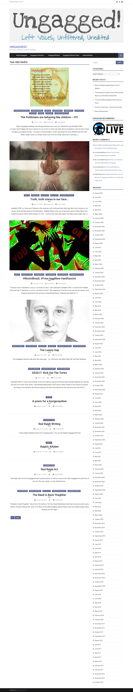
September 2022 (100, 389)
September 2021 (100, 440)
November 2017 (100, 628)
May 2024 (98, 306)
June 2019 (98, 548)
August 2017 (99, 640)
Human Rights (57, 110)
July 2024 (98, 297)
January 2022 (99, 423)
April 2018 (98, 607)
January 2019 (99, 569)
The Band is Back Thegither (49, 494)
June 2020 (98, 502)
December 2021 (100, 427)
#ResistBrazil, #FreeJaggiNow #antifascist (49, 278)
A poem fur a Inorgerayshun (49, 401)
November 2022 (100, 381)
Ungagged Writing (54, 55)
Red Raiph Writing (49, 424)
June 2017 (98, 649)
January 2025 (99, 272)
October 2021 (99, 435)
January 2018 (99, 619)
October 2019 (99, 532)
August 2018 (99, 590)
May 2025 (98, 256)
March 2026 (98, 214)
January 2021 (99, 473)
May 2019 (98, 552)
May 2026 (98, 205)
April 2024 (98, 310)
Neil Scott (45, 195)
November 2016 (100, 678)
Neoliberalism (62, 274)
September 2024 (100, 289)
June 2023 (98, 352)
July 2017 (98, 644)
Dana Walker (99, 145)
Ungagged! (18, 47)
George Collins (27, 274)
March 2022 (98, 415)
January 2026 (99, 222)
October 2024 (99, 285)
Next (17, 517)
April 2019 (98, 557)
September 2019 (100, 536)
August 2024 (99, 293)
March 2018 (98, 611)
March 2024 (98, 314)
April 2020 (98, 511)
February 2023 (99, 369)
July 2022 (98, 398)
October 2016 (99, 682)
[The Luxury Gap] (49, 321)
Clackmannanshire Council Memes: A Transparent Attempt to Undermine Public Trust (109, 177)
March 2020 (98, 515)
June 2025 (98, 251)
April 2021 (98, 460)
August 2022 (99, 394)
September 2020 (100, 490)
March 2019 (98, 561)
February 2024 (99, 318)
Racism (41, 113)
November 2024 (100, 281)
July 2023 (98, 348)
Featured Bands (88, 55)
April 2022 (98, 410)
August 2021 (99, 444)
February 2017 (99, 665)
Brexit (27, 195)
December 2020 (100, 477)
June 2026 (98, 201)
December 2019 (100, 523)
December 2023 (100, 327)
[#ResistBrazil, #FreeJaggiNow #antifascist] (49, 245)
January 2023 (99, 373)
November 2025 (100, 231)
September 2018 (100, 586)
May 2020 (98, 506)
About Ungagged (21, 55)
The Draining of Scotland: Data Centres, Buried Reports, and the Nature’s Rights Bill (109, 94)
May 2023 (98, 356)
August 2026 (99, 193)
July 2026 (98, 197)
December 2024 (100, 277)
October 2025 (99, 235)
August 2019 (99, 540)
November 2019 (100, 527)
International (51, 274)
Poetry (49, 397)
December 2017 (100, 624)
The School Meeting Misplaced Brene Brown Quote (108, 101)
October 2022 (99, 385)
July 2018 (98, 594)
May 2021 (98, 456)
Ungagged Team (49, 420)
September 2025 (100, 239)
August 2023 (99, 343)
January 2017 (99, 670)
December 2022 (100, 377)
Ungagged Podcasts (36, 55)
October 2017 (99, 632)
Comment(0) (61, 122)
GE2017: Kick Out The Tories (49, 372)
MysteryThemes (21, 690)
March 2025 (98, 264)
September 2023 (100, 339)
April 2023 (98, 360)
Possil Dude (49, 122)
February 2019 (99, 565)
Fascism (47, 110)
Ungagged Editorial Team (71, 55)
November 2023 (100, 331)
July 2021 (98, 448)
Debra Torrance (37, 110)
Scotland (49, 113)
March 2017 (98, 661)
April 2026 (98, 210)
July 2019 (98, 544)
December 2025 (100, 226)
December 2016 (100, 674)
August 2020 (99, 494)
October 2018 (99, 582)
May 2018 (98, 603)
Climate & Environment (22, 110)
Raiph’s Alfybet (49, 446)
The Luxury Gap (49, 350)
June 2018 (98, 598)
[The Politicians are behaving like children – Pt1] (49, 87)
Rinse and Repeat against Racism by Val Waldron (107, 86)
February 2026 (99, 218)
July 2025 (98, 247)
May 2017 (98, 653)
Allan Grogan (22, 491)
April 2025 (98, 260)
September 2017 (100, 636)
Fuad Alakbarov (34, 368)
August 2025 (99, 243)
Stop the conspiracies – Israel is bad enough (108, 107)
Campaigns (35, 195)
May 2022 (98, 406)
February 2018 (99, 615)
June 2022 (98, 402)
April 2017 (98, 657)
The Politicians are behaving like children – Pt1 (49, 117)
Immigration (68, 110)
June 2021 (98, 452)
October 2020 (99, 486)
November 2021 (100, 431)
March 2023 (98, 364)
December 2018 (100, 573)
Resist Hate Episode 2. (101, 111)
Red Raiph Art (49, 469)
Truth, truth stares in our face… (49, 199)
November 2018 (100, 578)
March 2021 (98, 465)
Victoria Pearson (79, 346)
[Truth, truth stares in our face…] (49, 166)
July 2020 (98, 498)
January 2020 (99, 519)
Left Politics (79, 110)
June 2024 (98, 302)
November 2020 (100, 481)
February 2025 (99, 268)
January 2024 (99, 323)
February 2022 (99, 419)
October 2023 (99, 335)
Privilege (33, 113)
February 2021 (99, 469)
